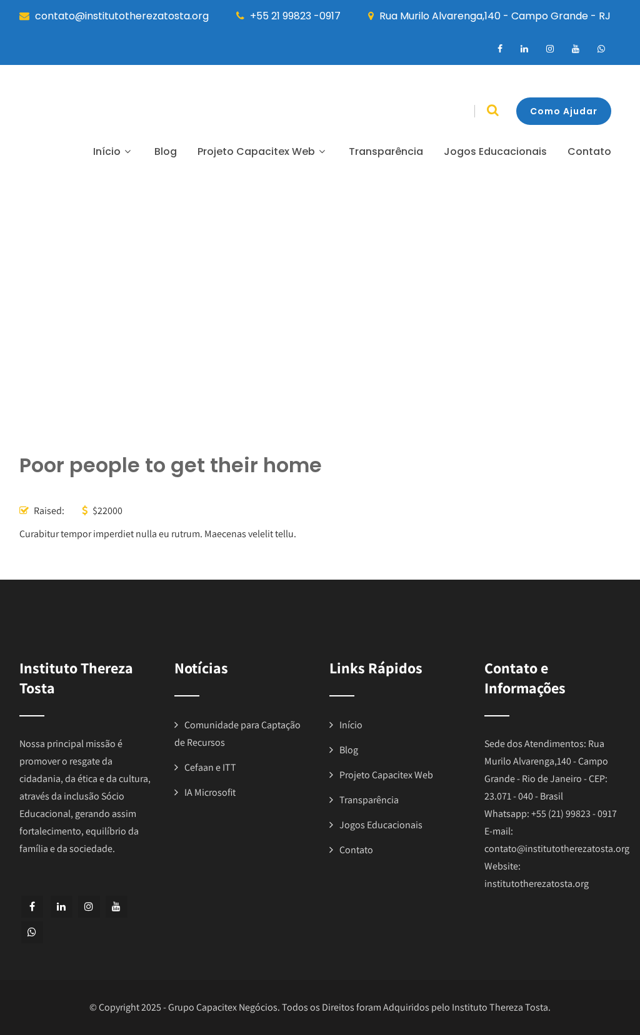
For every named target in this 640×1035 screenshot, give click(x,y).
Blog (165, 151)
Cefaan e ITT (210, 767)
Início (107, 151)
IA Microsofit (210, 792)
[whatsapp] (601, 48)
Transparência (386, 151)
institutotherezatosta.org (536, 883)
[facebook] (500, 48)
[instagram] (550, 48)
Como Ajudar (564, 111)
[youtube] (575, 48)
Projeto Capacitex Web (256, 151)
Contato (589, 151)
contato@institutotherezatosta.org (556, 848)
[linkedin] (524, 48)
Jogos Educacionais (495, 151)
